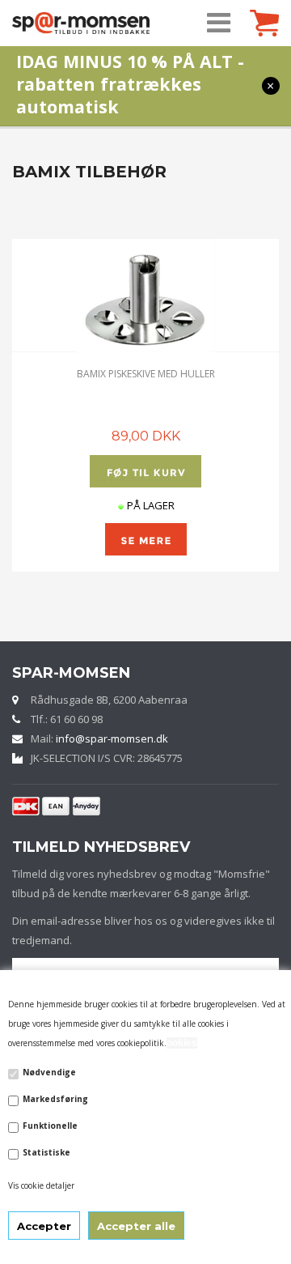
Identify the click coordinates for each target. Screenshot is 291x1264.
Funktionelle (50, 1125)
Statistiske (46, 1152)
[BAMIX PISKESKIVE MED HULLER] (145, 295)
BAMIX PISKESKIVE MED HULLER (146, 373)
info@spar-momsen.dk (112, 738)
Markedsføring (55, 1098)
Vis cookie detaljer (41, 1185)
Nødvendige (49, 1072)
